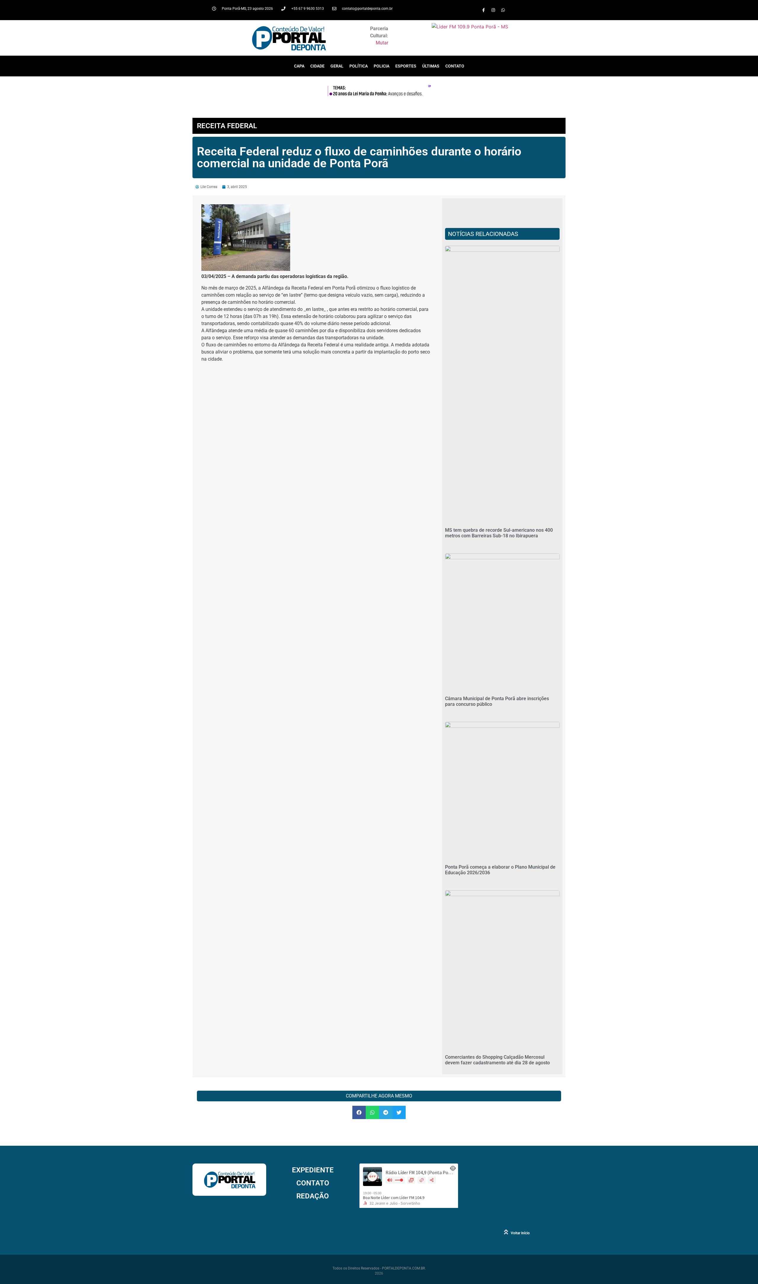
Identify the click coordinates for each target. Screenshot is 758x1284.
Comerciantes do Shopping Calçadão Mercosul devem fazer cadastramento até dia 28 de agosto (497, 1060)
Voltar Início (520, 1233)
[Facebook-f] (483, 10)
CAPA (299, 66)
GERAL (336, 66)
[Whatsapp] (503, 10)
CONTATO (454, 66)
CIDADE (317, 66)
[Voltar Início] (506, 1232)
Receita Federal (227, 126)
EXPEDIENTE (313, 1170)
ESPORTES (405, 66)
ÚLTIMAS (430, 66)
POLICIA (381, 66)
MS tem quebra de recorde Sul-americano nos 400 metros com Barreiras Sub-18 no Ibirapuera (499, 533)
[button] (359, 1112)
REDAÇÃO (312, 1196)
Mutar (382, 43)
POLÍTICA (358, 66)
